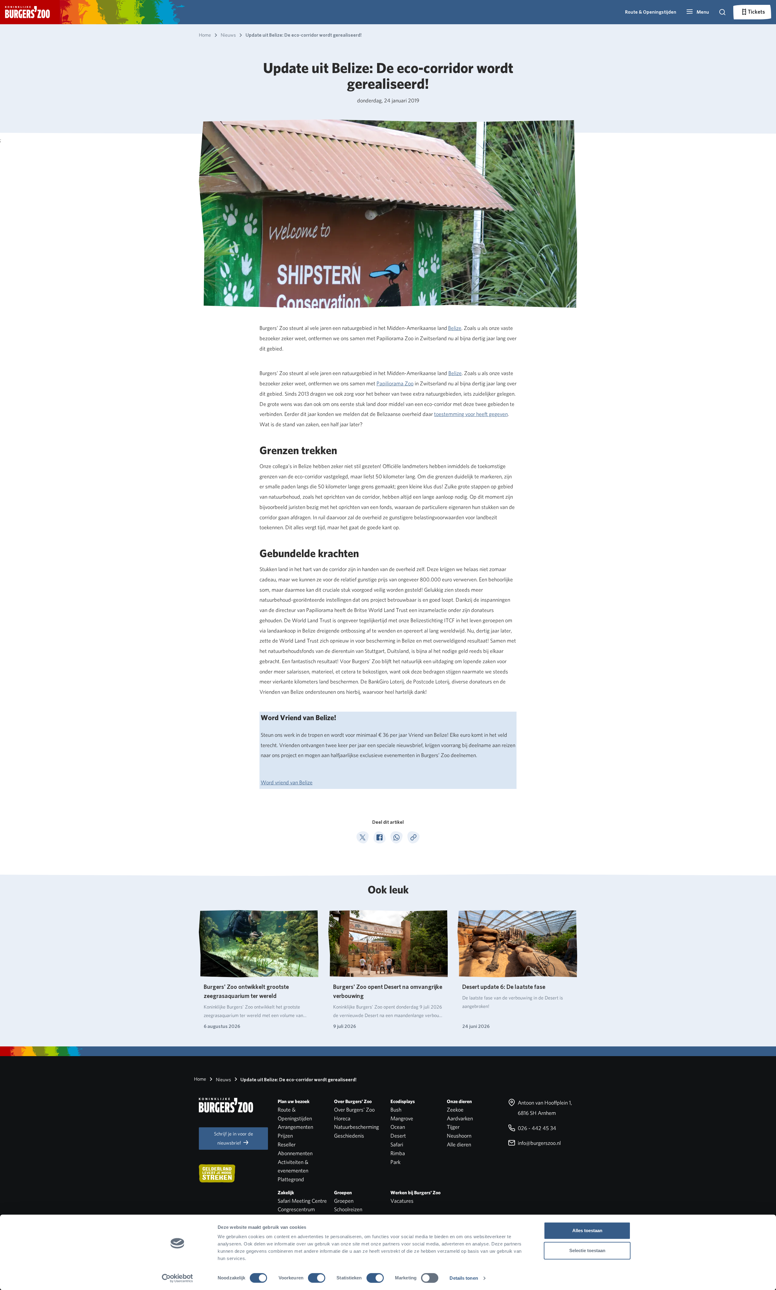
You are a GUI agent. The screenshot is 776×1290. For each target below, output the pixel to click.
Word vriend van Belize (287, 782)
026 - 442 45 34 (536, 1128)
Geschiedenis (349, 1135)
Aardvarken (460, 1118)
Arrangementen (295, 1126)
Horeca (342, 1118)
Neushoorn (459, 1135)
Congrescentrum (296, 1209)
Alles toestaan (587, 1230)
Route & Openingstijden (650, 12)
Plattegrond (291, 1179)
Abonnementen (295, 1153)
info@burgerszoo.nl (539, 1142)
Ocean (397, 1126)
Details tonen (464, 1278)
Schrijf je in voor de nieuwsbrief (233, 1138)
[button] (697, 12)
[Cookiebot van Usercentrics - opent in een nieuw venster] (177, 1278)
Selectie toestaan (587, 1250)
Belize (454, 327)
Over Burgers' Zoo (354, 1109)
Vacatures (401, 1200)
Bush (395, 1109)
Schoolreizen (348, 1209)
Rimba (397, 1153)
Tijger (453, 1126)
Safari (396, 1144)
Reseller (287, 1144)
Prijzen (285, 1135)
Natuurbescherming (356, 1126)
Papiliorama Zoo (394, 383)
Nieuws (223, 1079)
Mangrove (401, 1118)
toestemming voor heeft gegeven (471, 414)
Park (395, 1162)
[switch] (316, 1278)
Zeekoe (455, 1109)
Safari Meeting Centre (302, 1200)
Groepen (343, 1200)
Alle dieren (459, 1144)
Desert (398, 1135)
